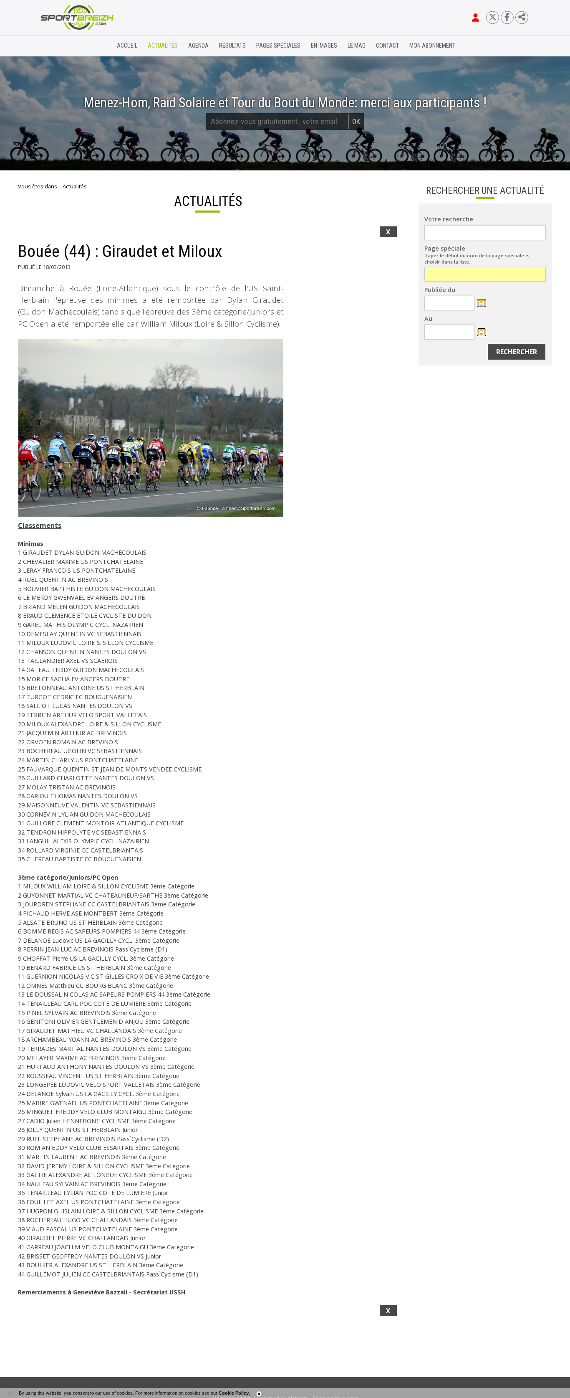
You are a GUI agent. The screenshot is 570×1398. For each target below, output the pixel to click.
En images (324, 45)
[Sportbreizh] (60, 46)
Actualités (163, 45)
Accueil (127, 45)
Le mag (357, 45)
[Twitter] (492, 17)
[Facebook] (507, 17)
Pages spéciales (278, 45)
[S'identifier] (475, 18)
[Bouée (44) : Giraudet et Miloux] (151, 427)
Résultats (232, 45)
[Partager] (522, 17)
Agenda (198, 45)
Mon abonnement (432, 45)
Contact (387, 45)
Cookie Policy (234, 1392)
